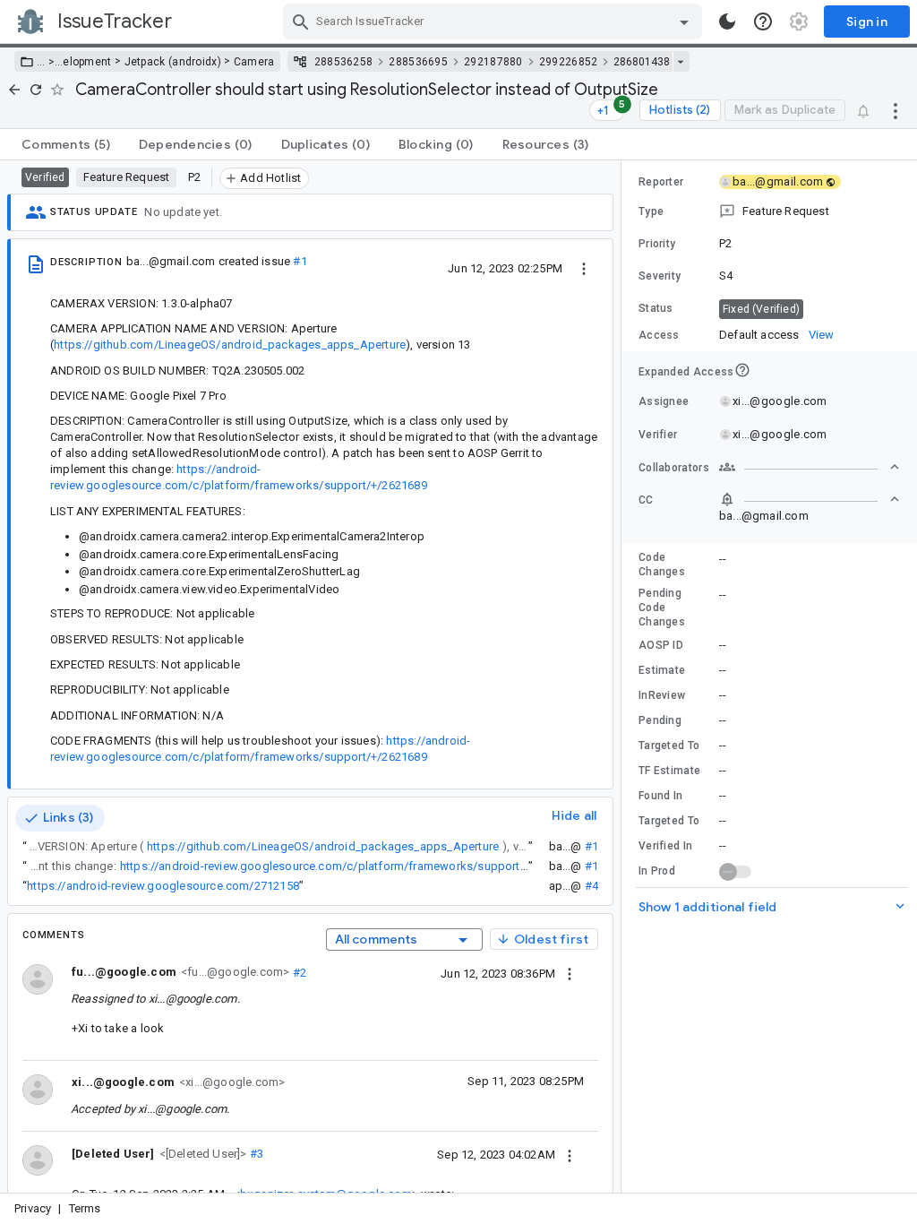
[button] (50, 62)
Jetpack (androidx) (172, 62)
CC (646, 500)
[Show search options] (684, 21)
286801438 (641, 62)
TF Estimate (669, 770)
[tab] (65, 144)
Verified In (665, 846)
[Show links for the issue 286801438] (680, 62)
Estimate (661, 670)
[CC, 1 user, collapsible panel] (809, 499)
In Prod (656, 871)
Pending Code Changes (661, 607)
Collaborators (673, 467)
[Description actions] (584, 268)
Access (659, 335)
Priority (656, 243)
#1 (299, 261)
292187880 (493, 62)
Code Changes (661, 564)
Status (655, 308)
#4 (591, 885)
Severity (659, 276)
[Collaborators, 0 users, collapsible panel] (809, 467)
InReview (661, 695)
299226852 (568, 62)
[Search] (301, 21)
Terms (85, 1208)
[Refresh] (36, 89)
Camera (254, 62)
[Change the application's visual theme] (727, 21)
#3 (255, 1153)
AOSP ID (660, 645)
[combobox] (494, 21)
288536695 (418, 62)
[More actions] (895, 110)
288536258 (343, 62)
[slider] (624, 676)
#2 (297, 971)
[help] (763, 21)
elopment (87, 62)
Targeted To (668, 745)
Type (651, 211)
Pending (659, 720)
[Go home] (14, 89)
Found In (660, 795)
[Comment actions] (569, 973)
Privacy (32, 1208)
